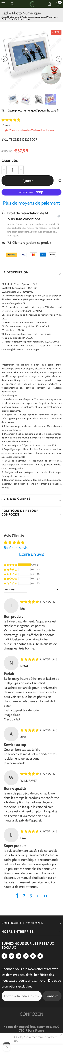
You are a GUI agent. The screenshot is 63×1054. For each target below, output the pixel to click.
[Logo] (32, 4)
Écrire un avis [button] (31, 554)
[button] (11, 120)
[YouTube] (33, 956)
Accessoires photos (37, 17)
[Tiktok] (40, 956)
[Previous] (4, 59)
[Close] (61, 1035)
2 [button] (24, 896)
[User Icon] (50, 4)
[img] (30, 602)
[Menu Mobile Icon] (3, 4)
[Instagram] (18, 956)
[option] (31, 59)
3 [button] (31, 896)
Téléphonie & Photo (18, 17)
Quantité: (10, 160)
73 (9, 242)
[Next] (58, 59)
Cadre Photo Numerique (19, 19)
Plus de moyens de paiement (31, 203)
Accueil (5, 17)
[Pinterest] (26, 956)
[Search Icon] (15, 3)
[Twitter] (11, 956)
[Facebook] (4, 956)
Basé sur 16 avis (16, 547)
